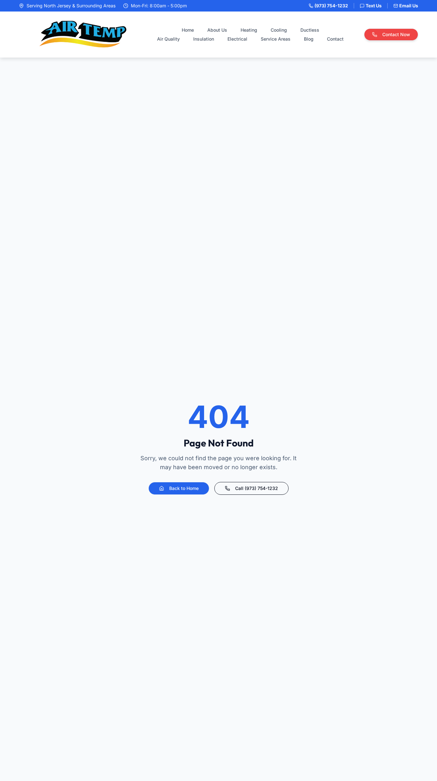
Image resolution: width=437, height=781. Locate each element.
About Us (217, 30)
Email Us (408, 5)
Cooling (279, 30)
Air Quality (168, 39)
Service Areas (275, 39)
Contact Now (396, 34)
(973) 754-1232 (331, 5)
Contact (335, 39)
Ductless (309, 30)
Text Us (374, 5)
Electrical (237, 39)
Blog (309, 39)
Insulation (203, 39)
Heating (249, 30)
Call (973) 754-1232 (256, 488)
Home (188, 30)
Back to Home (184, 488)
